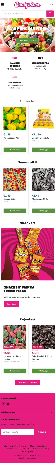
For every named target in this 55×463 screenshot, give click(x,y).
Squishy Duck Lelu (40, 138)
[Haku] (50, 14)
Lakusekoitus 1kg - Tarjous (12, 357)
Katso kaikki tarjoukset (27, 382)
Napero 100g (9, 199)
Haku (5, 446)
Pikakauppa (15, 150)
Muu (33, 140)
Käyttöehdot (25, 449)
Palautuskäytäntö (40, 449)
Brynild (6, 201)
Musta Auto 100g (40, 199)
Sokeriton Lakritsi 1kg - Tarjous (42, 357)
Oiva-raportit (27, 451)
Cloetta (35, 201)
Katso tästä (11, 304)
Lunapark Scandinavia (11, 361)
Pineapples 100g (11, 138)
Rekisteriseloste (11, 449)
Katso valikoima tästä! (27, 40)
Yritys (25, 446)
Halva (34, 361)
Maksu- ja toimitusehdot (39, 446)
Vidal (5, 140)
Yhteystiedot (15, 446)
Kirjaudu (42, 431)
